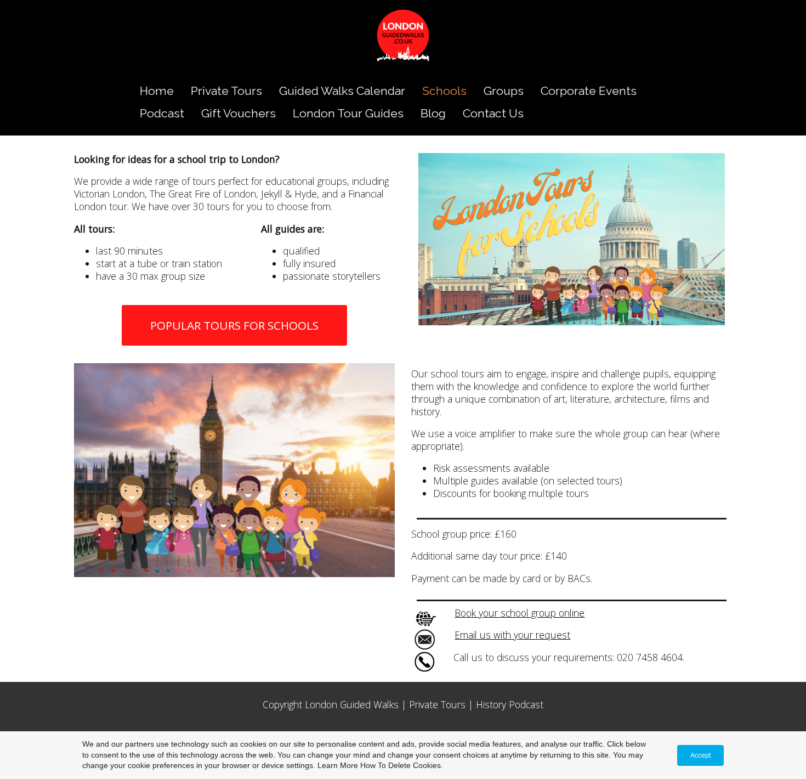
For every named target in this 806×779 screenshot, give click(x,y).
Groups (504, 91)
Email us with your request (512, 634)
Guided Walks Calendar (342, 91)
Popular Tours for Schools (234, 325)
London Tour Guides (348, 113)
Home (157, 91)
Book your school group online (519, 612)
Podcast (162, 113)
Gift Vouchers (238, 113)
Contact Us (493, 113)
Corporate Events (589, 91)
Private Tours (226, 91)
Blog (433, 113)
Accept (700, 755)
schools (444, 91)
